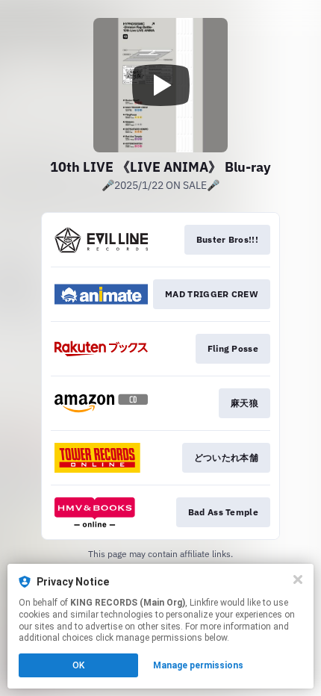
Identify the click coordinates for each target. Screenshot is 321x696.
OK (78, 665)
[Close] (298, 579)
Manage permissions (198, 665)
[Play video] (160, 85)
